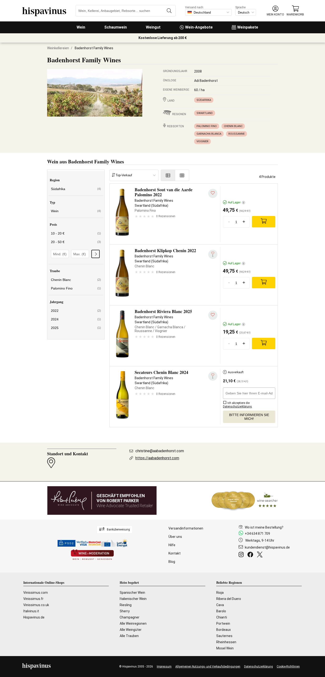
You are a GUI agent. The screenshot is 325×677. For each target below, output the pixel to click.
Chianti (221, 617)
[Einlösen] (95, 254)
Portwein (223, 623)
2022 (76, 311)
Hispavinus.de (33, 617)
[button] (275, 10)
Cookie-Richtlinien (288, 666)
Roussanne (236, 133)
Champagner (129, 617)
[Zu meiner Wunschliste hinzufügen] (212, 193)
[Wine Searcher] (245, 500)
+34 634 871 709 (257, 533)
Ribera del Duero (228, 599)
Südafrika (204, 100)
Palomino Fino (207, 126)
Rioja (220, 592)
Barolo (221, 611)
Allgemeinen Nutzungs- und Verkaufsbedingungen (207, 666)
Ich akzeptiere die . (237, 404)
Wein (81, 27)
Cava (220, 605)
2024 (76, 319)
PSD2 (69, 543)
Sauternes (224, 636)
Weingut (153, 27)
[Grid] (182, 175)
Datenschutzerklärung (258, 666)
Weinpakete (247, 27)
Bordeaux (223, 630)
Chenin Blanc (233, 126)
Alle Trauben (129, 636)
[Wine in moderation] (92, 555)
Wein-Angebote (199, 27)
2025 (76, 328)
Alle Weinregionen (133, 623)
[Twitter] (260, 555)
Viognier (202, 141)
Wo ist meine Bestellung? (264, 527)
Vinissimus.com (35, 592)
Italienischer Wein (133, 599)
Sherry (125, 611)
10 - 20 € (76, 233)
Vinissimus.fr (33, 599)
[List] (168, 175)
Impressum (164, 666)
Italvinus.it (31, 611)
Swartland (205, 113)
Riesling (126, 605)
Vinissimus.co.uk (36, 605)
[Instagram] (242, 555)
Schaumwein (115, 27)
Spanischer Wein (132, 592)
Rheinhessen (226, 642)
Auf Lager (236, 202)
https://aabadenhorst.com (157, 458)
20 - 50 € (76, 242)
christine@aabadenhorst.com (159, 451)
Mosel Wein (225, 648)
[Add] (263, 221)
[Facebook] (251, 555)
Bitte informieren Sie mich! (249, 417)
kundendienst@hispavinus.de (267, 547)
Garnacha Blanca (209, 133)
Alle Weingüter (131, 630)
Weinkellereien (58, 48)
